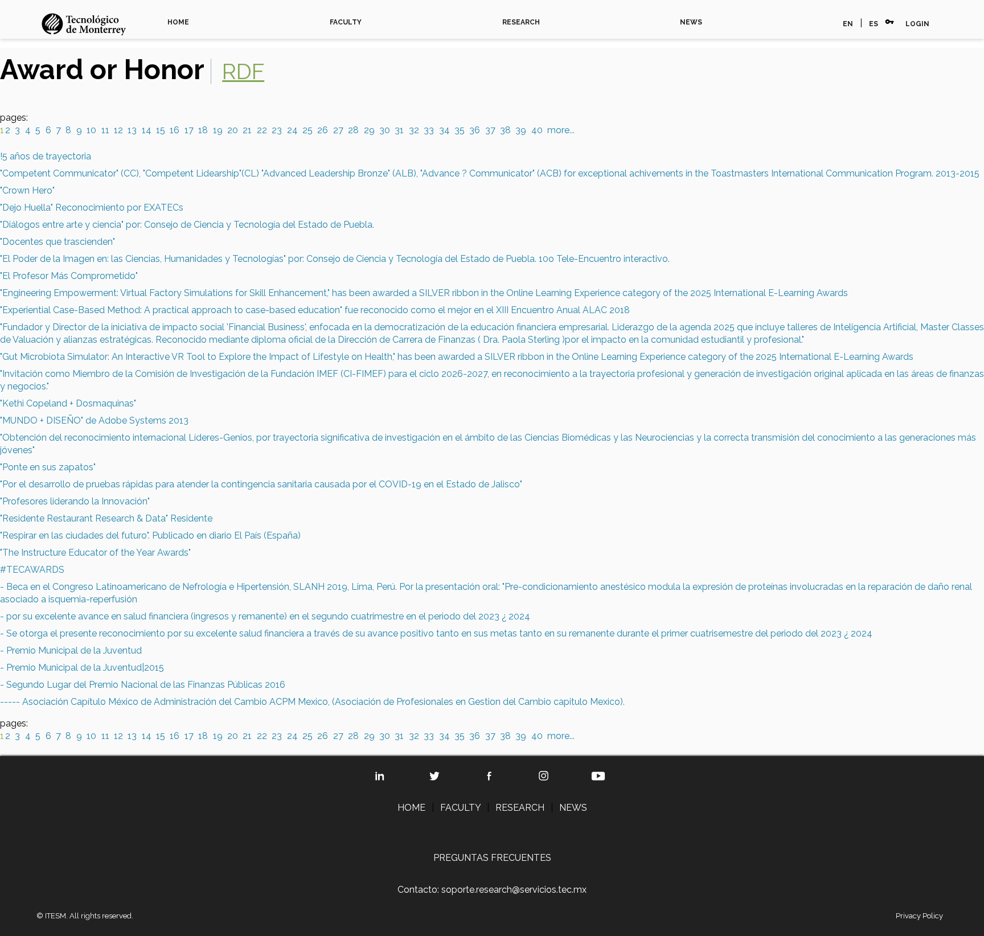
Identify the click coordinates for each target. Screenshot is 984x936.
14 (146, 130)
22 (262, 130)
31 (399, 130)
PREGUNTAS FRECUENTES (492, 857)
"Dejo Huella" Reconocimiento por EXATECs (91, 207)
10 (91, 130)
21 (247, 130)
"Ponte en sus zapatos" (48, 467)
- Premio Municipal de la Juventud (71, 650)
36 (474, 130)
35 (459, 130)
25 (307, 130)
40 (537, 130)
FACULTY (346, 22)
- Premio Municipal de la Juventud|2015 (82, 667)
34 (444, 130)
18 (203, 130)
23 (277, 130)
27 (338, 130)
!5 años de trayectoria (45, 156)
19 (218, 130)
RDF (243, 71)
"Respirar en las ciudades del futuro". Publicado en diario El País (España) (150, 535)
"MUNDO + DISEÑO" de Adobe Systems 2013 (94, 420)
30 (384, 130)
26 (322, 130)
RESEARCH (521, 22)
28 (353, 130)
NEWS (691, 22)
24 (292, 130)
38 (505, 130)
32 (414, 130)
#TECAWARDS (32, 569)
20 (232, 130)
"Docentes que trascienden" (57, 241)
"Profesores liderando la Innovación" (75, 501)
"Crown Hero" (27, 190)
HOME (178, 22)
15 (160, 130)
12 (118, 130)
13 (132, 130)
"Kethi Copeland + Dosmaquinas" (68, 403)
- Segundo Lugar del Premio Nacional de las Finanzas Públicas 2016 (142, 684)
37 (490, 130)
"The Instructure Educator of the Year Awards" (95, 552)
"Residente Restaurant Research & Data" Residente (106, 518)
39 (520, 130)
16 (174, 130)
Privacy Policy (919, 916)
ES (873, 24)
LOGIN (917, 24)
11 (105, 130)
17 (189, 130)
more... (561, 130)
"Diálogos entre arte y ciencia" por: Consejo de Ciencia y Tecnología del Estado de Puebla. (187, 224)
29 (369, 130)
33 (429, 130)
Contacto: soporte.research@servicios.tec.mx (492, 889)
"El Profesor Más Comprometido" (69, 275)
